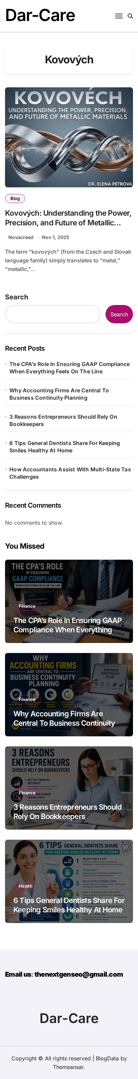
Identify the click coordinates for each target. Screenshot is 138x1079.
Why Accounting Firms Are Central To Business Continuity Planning (59, 394)
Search (16, 297)
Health (25, 886)
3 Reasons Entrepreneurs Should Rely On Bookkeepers (63, 420)
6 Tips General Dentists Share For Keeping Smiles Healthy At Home (64, 447)
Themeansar (68, 1067)
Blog (15, 198)
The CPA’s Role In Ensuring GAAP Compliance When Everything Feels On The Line (69, 368)
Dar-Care (40, 15)
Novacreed (20, 237)
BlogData (107, 1058)
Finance (27, 606)
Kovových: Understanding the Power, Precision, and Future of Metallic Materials (68, 222)
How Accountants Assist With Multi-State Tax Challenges (70, 473)
